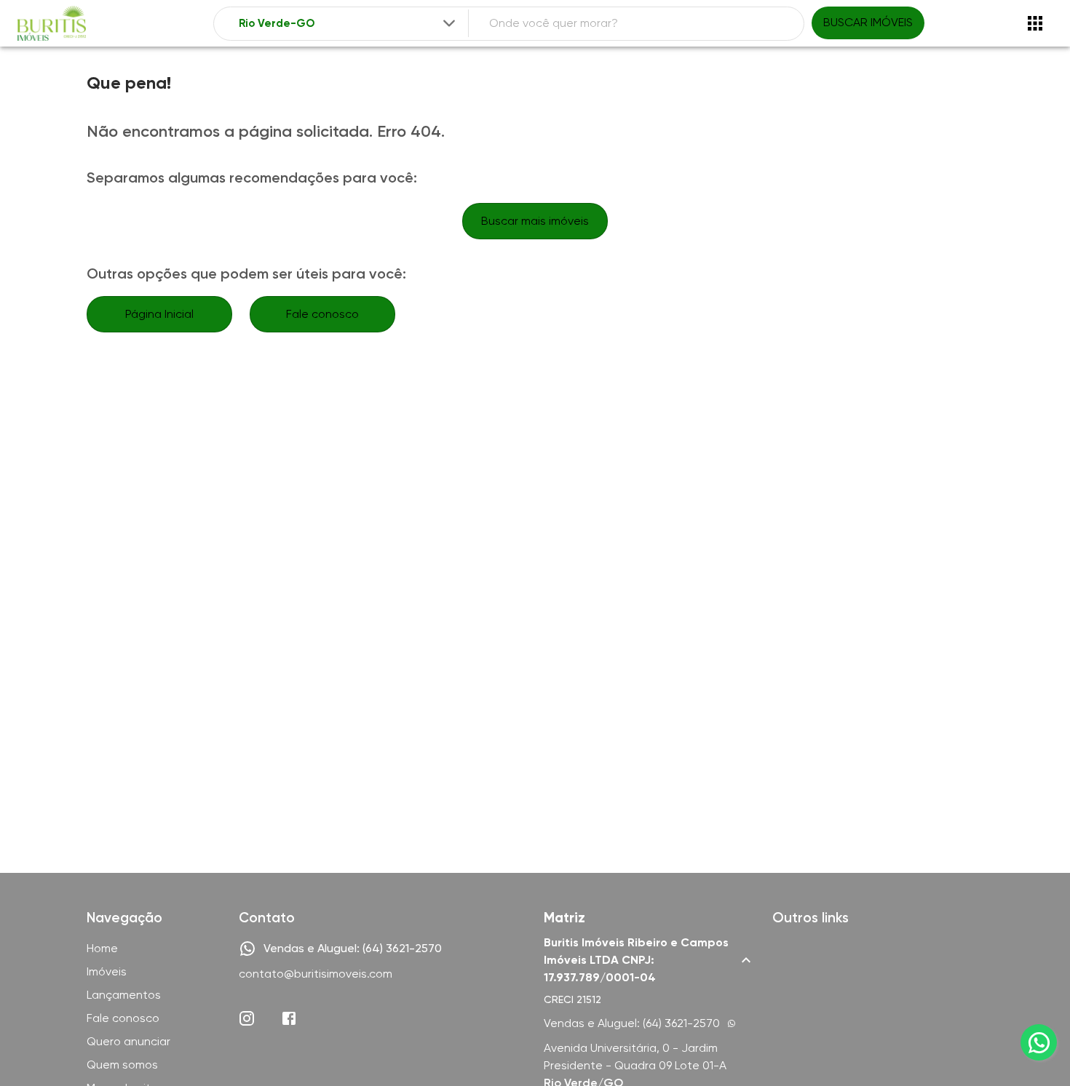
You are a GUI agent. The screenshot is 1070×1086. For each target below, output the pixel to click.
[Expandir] (449, 23)
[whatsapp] (1039, 1042)
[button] (649, 960)
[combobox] (348, 23)
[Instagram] (246, 1018)
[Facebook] (289, 1018)
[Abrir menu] (1035, 23)
